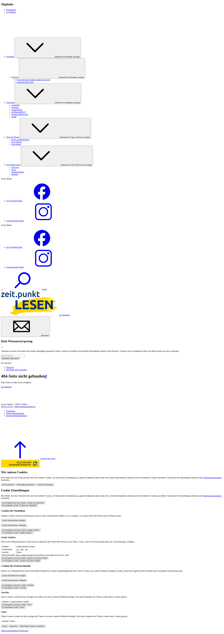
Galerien (15, 77)
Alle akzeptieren (8, 485)
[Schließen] (2, 347)
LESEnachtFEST (18, 112)
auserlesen (15, 105)
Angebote (10, 102)
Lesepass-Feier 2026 (25, 82)
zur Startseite (6, 387)
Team (13, 170)
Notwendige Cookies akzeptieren (32, 626)
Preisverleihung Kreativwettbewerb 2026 (33, 80)
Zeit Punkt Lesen (13, 165)
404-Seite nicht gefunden (16, 370)
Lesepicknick (16, 110)
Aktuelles (10, 57)
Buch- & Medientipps (20, 140)
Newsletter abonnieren (10, 358)
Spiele (13, 117)
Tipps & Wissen (13, 137)
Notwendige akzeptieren (26, 485)
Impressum (10, 411)
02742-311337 (7, 407)
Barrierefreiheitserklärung (16, 416)
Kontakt (14, 174)
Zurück (4, 626)
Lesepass (15, 107)
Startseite (10, 367)
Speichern (13, 626)
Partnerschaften (17, 172)
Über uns (15, 167)
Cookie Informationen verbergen (14, 525)
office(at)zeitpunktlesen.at (24, 407)
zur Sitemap (11, 12)
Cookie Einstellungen (45, 485)
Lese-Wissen (16, 142)
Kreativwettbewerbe (19, 114)
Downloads (16, 144)
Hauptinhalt (11, 10)
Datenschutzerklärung (15, 413)
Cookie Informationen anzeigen (13, 520)
